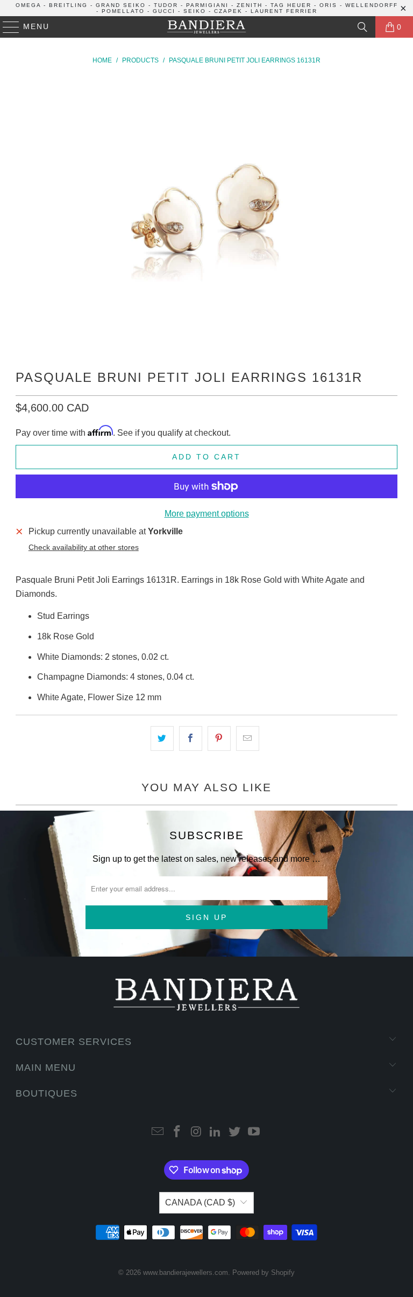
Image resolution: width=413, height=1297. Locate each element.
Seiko (194, 11)
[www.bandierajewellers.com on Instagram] (196, 1132)
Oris (328, 5)
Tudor (166, 5)
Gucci (164, 11)
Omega (28, 5)
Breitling (68, 5)
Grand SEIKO (121, 5)
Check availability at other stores (84, 547)
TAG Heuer (290, 5)
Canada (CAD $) (200, 1202)
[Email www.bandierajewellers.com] (158, 1132)
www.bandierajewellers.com (185, 1272)
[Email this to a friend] (247, 738)
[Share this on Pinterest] (219, 738)
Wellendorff (371, 5)
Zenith (249, 5)
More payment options (207, 513)
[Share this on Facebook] (190, 738)
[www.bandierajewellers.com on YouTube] (254, 1132)
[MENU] (6, 27)
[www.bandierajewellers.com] (206, 27)
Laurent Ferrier (284, 11)
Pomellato (123, 11)
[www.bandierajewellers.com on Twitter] (235, 1132)
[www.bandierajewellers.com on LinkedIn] (216, 1132)
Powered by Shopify (263, 1272)
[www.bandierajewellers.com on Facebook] (177, 1132)
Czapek (228, 11)
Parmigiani (207, 5)
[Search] (362, 27)
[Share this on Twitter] (162, 738)
